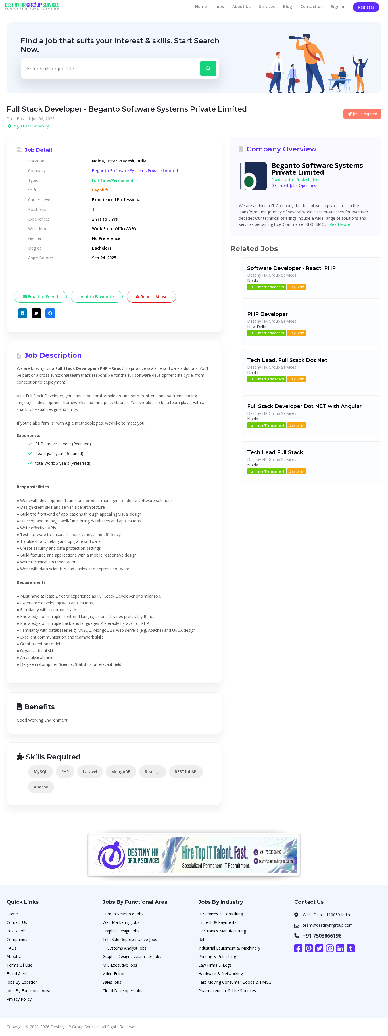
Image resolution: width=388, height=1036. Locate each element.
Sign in (337, 6)
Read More (339, 224)
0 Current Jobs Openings (294, 185)
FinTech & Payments (217, 922)
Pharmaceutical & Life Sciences (227, 990)
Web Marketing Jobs (121, 922)
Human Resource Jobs (123, 913)
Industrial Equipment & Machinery (229, 948)
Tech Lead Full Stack (275, 452)
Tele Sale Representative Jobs (130, 939)
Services (267, 6)
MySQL (40, 771)
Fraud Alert (17, 973)
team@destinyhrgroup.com (328, 925)
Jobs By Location (22, 982)
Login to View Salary (30, 126)
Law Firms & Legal (215, 965)
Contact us (311, 6)
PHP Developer (267, 314)
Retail (203, 939)
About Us (241, 6)
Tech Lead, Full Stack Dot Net (287, 360)
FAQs (11, 948)
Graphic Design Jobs (121, 931)
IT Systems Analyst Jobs (125, 948)
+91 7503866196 (322, 935)
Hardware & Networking (220, 973)
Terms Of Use (19, 965)
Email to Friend (42, 296)
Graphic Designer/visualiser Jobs (132, 956)
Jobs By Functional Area (28, 990)
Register (366, 7)
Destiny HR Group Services (271, 275)
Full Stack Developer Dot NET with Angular (304, 406)
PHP (65, 771)
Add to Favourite (97, 296)
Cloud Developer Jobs (122, 990)
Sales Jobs (112, 982)
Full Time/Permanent (266, 286)
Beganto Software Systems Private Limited (135, 171)
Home (201, 6)
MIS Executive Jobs (120, 965)
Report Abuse (153, 296)
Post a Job (16, 931)
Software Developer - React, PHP (291, 268)
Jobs (219, 6)
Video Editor (114, 973)
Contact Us (17, 922)
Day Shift (296, 286)
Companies (17, 939)
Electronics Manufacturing (222, 931)
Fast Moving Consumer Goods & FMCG (234, 982)
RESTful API (186, 771)
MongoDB (121, 771)
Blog (287, 6)
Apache (41, 787)
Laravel (90, 771)
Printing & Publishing (217, 956)
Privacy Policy (19, 999)
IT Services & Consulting (220, 913)
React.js (152, 771)
